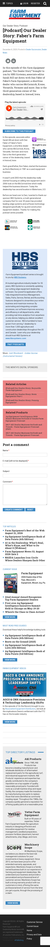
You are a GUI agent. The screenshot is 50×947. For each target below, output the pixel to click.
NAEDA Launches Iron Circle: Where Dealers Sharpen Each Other (25, 559)
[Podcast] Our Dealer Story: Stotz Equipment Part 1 (21, 395)
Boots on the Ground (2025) (20, 641)
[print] (13, 61)
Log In (25, 3)
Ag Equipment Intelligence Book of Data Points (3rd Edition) (25, 652)
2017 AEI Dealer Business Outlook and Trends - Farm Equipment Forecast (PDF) (24, 426)
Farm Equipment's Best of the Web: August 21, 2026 (25, 532)
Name (6, 450)
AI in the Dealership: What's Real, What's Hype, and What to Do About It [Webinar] (24, 545)
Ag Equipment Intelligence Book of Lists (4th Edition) (25, 646)
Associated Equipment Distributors (20, 709)
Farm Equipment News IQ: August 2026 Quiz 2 (24, 553)
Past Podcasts (16, 344)
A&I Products (33, 759)
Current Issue (32, 926)
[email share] (8, 61)
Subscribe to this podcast (19, 131)
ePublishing (19, 940)
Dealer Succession (33, 49)
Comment (8, 482)
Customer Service (34, 922)
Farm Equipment (32, 573)
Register (35, 3)
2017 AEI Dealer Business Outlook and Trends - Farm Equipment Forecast (24, 434)
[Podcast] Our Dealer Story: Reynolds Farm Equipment (23, 389)
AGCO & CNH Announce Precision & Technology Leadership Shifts (24, 701)
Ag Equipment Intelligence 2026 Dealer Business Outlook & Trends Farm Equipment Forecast (25, 418)
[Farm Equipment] (11, 583)
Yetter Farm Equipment (32, 813)
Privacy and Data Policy (34, 935)
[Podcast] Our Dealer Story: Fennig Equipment (22, 401)
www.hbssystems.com (16, 338)
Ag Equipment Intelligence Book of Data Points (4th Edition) (25, 538)
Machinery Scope (32, 846)
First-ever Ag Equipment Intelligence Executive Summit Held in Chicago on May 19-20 (22, 606)
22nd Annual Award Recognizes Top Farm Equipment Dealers (23, 598)
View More (10, 617)
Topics (9, 3)
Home (29, 930)
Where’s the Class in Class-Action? (25, 611)
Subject (6, 471)
